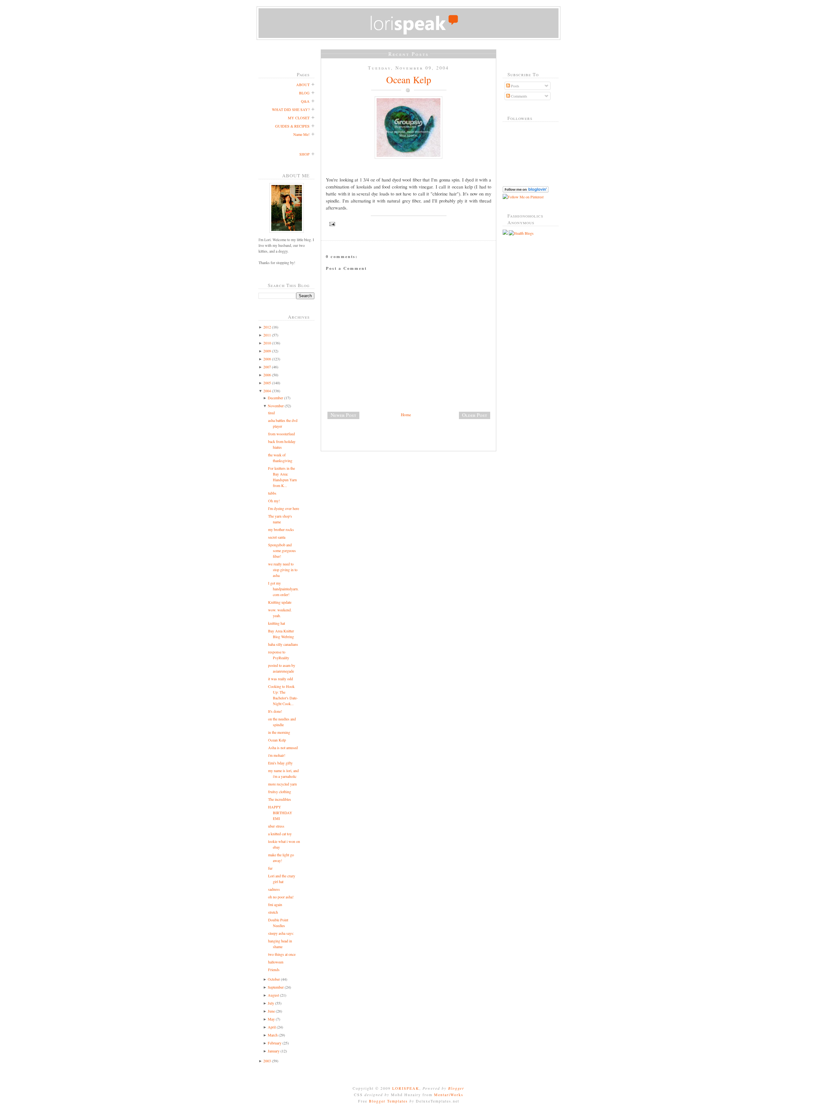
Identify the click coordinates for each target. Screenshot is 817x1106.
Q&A (305, 101)
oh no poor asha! (281, 896)
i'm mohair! (276, 755)
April (272, 1026)
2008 (267, 358)
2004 (267, 390)
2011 (267, 334)
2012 (267, 326)
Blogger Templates (388, 1100)
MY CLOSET (299, 117)
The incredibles (279, 799)
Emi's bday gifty (280, 762)
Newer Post (343, 415)
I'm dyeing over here (283, 508)
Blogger (456, 1088)
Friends (274, 969)
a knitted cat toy (280, 833)
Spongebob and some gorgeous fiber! (282, 550)
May (271, 1018)
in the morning (279, 732)
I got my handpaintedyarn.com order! (283, 588)
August (273, 995)
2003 (267, 1060)
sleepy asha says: (281, 933)
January (274, 1050)
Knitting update (279, 602)
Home (406, 414)
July (271, 1003)
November (276, 405)
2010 (267, 342)
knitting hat (276, 623)
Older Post (474, 415)
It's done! (275, 711)
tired (271, 412)
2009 (267, 350)
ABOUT (303, 84)
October (274, 979)
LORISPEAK (405, 1088)
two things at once (282, 954)
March (273, 1034)
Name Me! (301, 134)
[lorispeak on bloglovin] (526, 191)
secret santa (276, 537)
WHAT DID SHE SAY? (291, 109)
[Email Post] (408, 224)
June (271, 1011)
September (276, 987)
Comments (518, 96)
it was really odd (280, 678)
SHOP (304, 154)
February (274, 1042)
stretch (273, 912)
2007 (267, 366)
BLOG (304, 92)
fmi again (275, 904)
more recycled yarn (282, 783)
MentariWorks (448, 1094)
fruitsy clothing (279, 791)
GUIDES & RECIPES (292, 126)
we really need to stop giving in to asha (282, 569)
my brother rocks (281, 529)
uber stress (276, 826)
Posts (514, 85)
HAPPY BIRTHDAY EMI (280, 812)
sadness (274, 889)
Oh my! (274, 500)
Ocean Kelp (277, 739)
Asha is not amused (283, 747)
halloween (275, 961)
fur (270, 868)
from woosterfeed (281, 433)
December (275, 397)
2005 (267, 382)
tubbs (272, 493)
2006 (267, 374)
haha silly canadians (283, 644)
